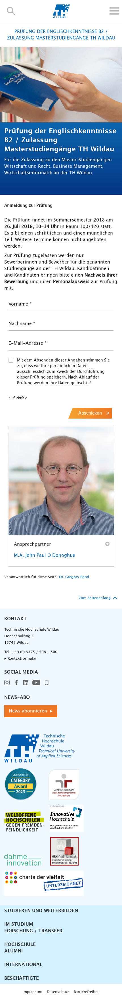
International (23, 964)
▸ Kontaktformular (20, 659)
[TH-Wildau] (61, 16)
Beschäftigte (21, 978)
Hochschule (20, 944)
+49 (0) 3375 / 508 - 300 (34, 652)
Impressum (32, 992)
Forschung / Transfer (33, 931)
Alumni (13, 951)
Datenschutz (58, 992)
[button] (11, 11)
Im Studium (18, 924)
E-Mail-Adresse (28, 343)
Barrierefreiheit (87, 992)
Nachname (22, 323)
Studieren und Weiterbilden (41, 910)
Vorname (20, 304)
